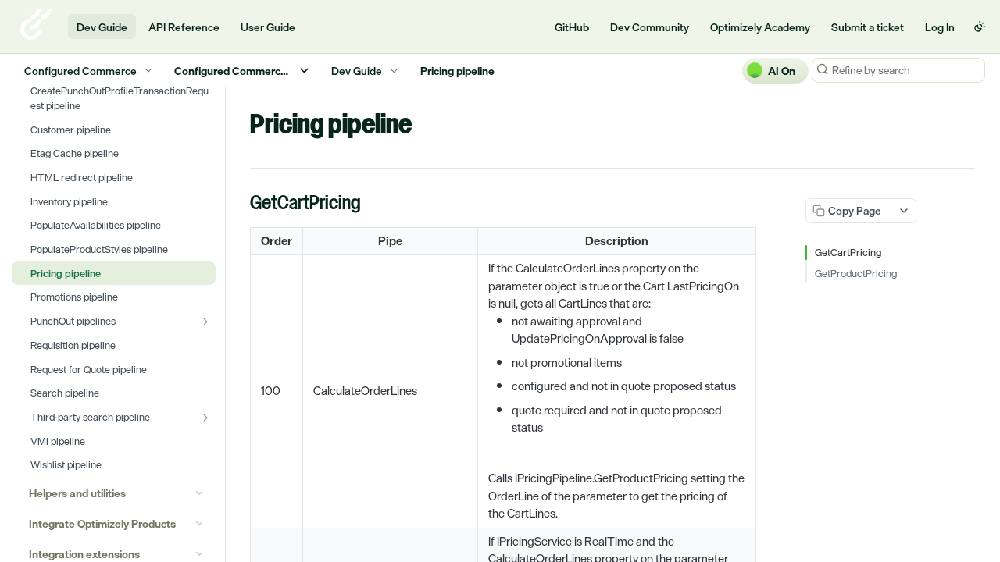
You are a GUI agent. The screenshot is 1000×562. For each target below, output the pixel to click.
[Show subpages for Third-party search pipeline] (205, 417)
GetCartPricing (848, 253)
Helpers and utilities (77, 493)
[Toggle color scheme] (979, 26)
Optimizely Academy (760, 27)
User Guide (268, 27)
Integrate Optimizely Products (102, 523)
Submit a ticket (867, 27)
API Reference (184, 27)
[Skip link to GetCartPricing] (239, 204)
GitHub (572, 27)
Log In (940, 27)
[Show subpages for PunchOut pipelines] (205, 321)
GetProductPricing (856, 274)
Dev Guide (102, 27)
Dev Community (649, 27)
